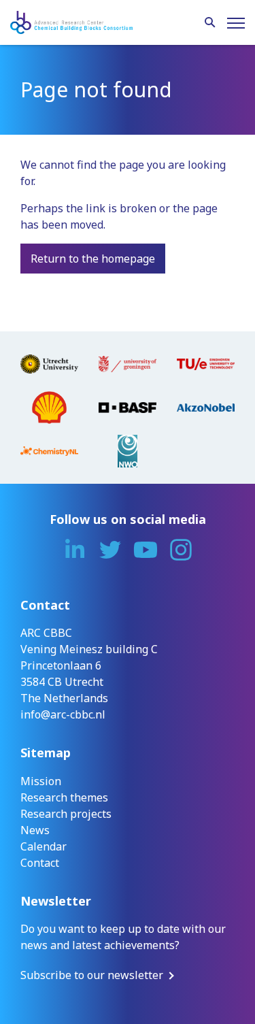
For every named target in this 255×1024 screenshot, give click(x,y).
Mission (40, 781)
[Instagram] (181, 549)
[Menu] (236, 23)
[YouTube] (145, 549)
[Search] (210, 23)
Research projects (66, 813)
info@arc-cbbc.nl (62, 714)
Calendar (43, 846)
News (35, 830)
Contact (39, 862)
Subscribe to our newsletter (91, 975)
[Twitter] (110, 549)
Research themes (64, 797)
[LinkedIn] (74, 549)
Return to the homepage (93, 258)
